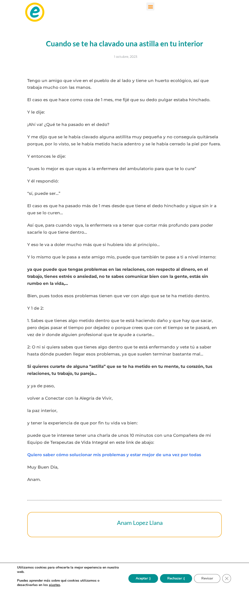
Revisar (207, 578)
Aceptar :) (143, 578)
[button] (150, 6)
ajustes (54, 585)
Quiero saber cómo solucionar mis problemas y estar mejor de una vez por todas (114, 454)
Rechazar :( (176, 578)
